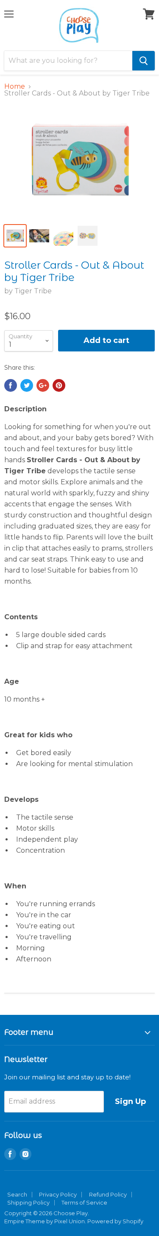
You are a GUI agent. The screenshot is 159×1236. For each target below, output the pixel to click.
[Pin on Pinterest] (59, 385)
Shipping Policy (28, 1202)
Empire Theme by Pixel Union (44, 1221)
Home (14, 86)
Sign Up (130, 1101)
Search (17, 1194)
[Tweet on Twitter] (26, 385)
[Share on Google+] (42, 385)
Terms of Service (84, 1202)
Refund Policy (108, 1194)
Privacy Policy (58, 1194)
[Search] (143, 60)
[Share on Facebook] (10, 385)
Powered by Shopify (115, 1221)
